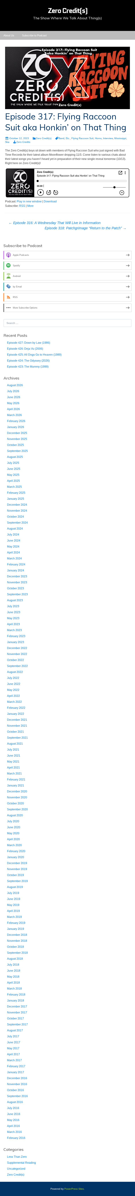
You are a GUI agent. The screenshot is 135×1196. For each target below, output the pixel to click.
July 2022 (13, 677)
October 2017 (15, 1018)
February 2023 (16, 636)
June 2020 (13, 827)
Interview (108, 138)
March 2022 (14, 701)
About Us (9, 35)
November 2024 (17, 510)
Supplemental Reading (21, 1162)
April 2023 (13, 624)
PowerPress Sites (74, 1188)
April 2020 (13, 839)
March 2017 (14, 1060)
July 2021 (13, 749)
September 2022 (17, 666)
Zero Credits (23, 142)
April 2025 (13, 480)
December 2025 (17, 433)
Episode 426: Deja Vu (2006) (25, 348)
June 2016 (13, 1114)
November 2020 (17, 797)
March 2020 (14, 845)
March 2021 (14, 773)
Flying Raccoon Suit (82, 138)
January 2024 (15, 570)
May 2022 (13, 689)
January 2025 (15, 498)
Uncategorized (16, 1168)
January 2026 (15, 427)
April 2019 (13, 910)
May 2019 (13, 904)
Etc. (68, 138)
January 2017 (15, 1072)
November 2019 (17, 869)
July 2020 (13, 821)
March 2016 (14, 1131)
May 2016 (13, 1120)
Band (61, 138)
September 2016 (17, 1096)
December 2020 (17, 791)
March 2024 (14, 558)
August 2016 (15, 1102)
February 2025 (16, 492)
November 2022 (17, 654)
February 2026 (16, 421)
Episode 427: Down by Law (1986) (28, 342)
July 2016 (13, 1108)
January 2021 (15, 785)
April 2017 (13, 1054)
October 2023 (15, 588)
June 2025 (13, 468)
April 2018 (13, 982)
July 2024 (13, 534)
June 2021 (13, 755)
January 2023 (15, 642)
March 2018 (14, 988)
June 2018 (13, 970)
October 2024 (15, 516)
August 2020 (15, 815)
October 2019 (15, 875)
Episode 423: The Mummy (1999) (28, 366)
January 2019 (15, 928)
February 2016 (16, 1137)
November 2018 (17, 940)
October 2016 (15, 1090)
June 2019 (13, 898)
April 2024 (13, 552)
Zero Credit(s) (44, 138)
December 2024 (17, 504)
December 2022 (17, 648)
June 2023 (13, 612)
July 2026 (13, 391)
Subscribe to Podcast (34, 35)
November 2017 (17, 1012)
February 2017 (16, 1066)
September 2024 (17, 522)
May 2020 (13, 833)
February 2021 (16, 779)
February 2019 (16, 922)
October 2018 (15, 946)
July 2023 (13, 606)
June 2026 (13, 397)
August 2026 (15, 385)
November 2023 (17, 582)
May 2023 (13, 618)
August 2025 (15, 456)
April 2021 (13, 767)
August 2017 (15, 1030)
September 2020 (17, 809)
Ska (7, 142)
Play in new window (29, 201)
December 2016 (17, 1078)
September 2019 (17, 881)
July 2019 (13, 893)
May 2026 (13, 403)
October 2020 (15, 803)
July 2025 (13, 462)
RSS (22, 205)
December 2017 (17, 1006)
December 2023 (17, 576)
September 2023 (17, 594)
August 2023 (15, 600)
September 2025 (17, 450)
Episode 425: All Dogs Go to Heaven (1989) (34, 354)
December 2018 (17, 934)
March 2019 (14, 916)
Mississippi (120, 138)
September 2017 (17, 1024)
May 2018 (13, 976)
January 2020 (15, 857)
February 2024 (16, 564)
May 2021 (13, 761)
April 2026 (13, 409)
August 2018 (15, 958)
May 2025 (13, 474)
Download (50, 201)
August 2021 (15, 743)
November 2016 (17, 1084)
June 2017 (13, 1042)
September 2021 (17, 737)
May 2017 (13, 1048)
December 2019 (17, 863)
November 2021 (17, 725)
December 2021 (17, 719)
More (30, 205)
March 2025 (14, 486)
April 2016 (13, 1125)
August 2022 (15, 671)
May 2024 (13, 546)
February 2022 (16, 707)
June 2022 (13, 683)
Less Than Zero (17, 1156)
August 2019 (15, 887)
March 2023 (14, 630)
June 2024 (13, 540)
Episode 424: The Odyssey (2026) (28, 360)
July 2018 (13, 964)
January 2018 (15, 1000)
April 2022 (13, 695)
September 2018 (17, 952)
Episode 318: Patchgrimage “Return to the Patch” (85, 228)
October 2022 (15, 660)
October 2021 (15, 731)
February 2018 (16, 994)
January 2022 (15, 713)
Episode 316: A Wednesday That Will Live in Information (55, 223)
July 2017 (13, 1036)
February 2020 (16, 851)
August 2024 (15, 528)
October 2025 (15, 444)
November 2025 (17, 438)
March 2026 (14, 415)
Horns (98, 138)
